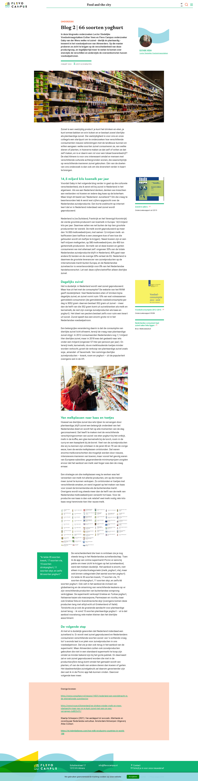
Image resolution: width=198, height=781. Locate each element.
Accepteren (133, 777)
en (182, 6)
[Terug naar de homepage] (16, 5)
